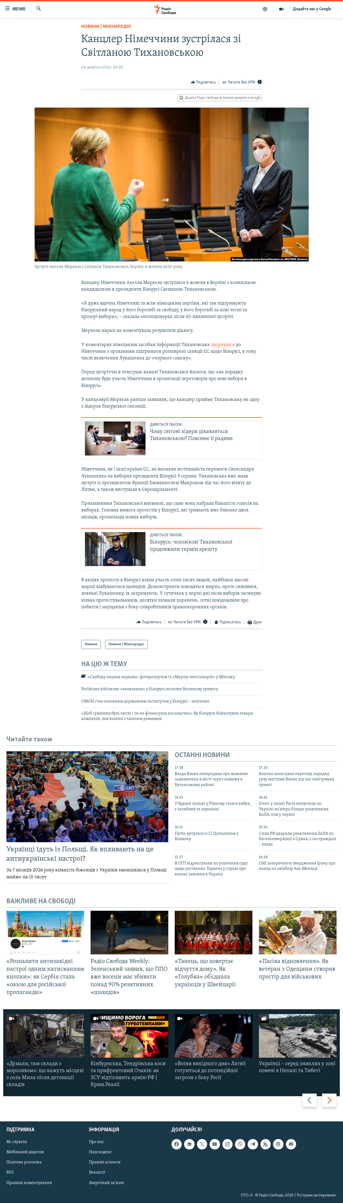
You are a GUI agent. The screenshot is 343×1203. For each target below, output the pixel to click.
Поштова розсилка (24, 1162)
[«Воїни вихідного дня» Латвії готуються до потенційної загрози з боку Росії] (213, 1036)
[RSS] (265, 1144)
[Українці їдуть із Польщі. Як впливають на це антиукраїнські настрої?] (87, 796)
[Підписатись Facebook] (177, 1144)
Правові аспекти (105, 1162)
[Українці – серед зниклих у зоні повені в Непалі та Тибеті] (298, 1036)
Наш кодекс (100, 1152)
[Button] (203, 82)
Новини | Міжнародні (106, 26)
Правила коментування (29, 1183)
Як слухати (16, 1142)
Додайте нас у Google (312, 9)
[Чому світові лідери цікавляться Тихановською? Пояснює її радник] (115, 439)
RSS (10, 1173)
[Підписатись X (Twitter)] (202, 1144)
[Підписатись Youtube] (215, 1144)
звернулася (223, 345)
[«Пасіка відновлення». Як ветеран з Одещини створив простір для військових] (298, 932)
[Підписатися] (291, 1144)
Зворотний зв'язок (106, 1183)
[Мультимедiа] (281, 9)
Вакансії (97, 1173)
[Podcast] (278, 1144)
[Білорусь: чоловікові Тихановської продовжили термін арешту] (115, 549)
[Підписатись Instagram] (227, 1144)
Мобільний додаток (25, 1152)
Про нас (96, 1142)
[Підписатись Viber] (240, 1144)
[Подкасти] (265, 9)
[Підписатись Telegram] (253, 1144)
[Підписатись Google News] (189, 1144)
